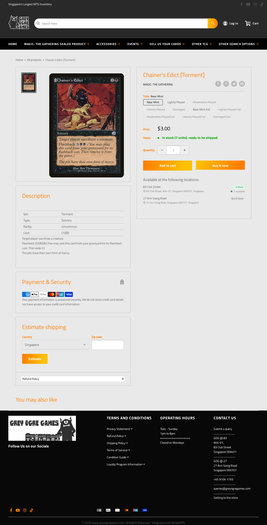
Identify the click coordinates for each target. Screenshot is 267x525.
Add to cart (168, 165)
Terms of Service (117, 450)
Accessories (107, 44)
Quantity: (149, 150)
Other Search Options (238, 44)
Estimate (34, 358)
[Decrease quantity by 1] (162, 150)
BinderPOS (178, 522)
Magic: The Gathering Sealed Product (55, 44)
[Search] (213, 23)
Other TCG (201, 44)
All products (34, 60)
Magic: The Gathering (158, 84)
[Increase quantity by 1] (184, 150)
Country (27, 336)
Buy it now (220, 165)
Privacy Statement (118, 429)
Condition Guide (116, 457)
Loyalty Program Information (124, 464)
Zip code (97, 336)
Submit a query (223, 429)
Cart (256, 23)
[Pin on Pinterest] (226, 84)
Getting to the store (226, 497)
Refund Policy (30, 379)
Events (134, 44)
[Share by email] (242, 84)
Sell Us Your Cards (166, 44)
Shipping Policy (116, 443)
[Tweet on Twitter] (234, 84)
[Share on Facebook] (218, 84)
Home (12, 44)
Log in (233, 23)
